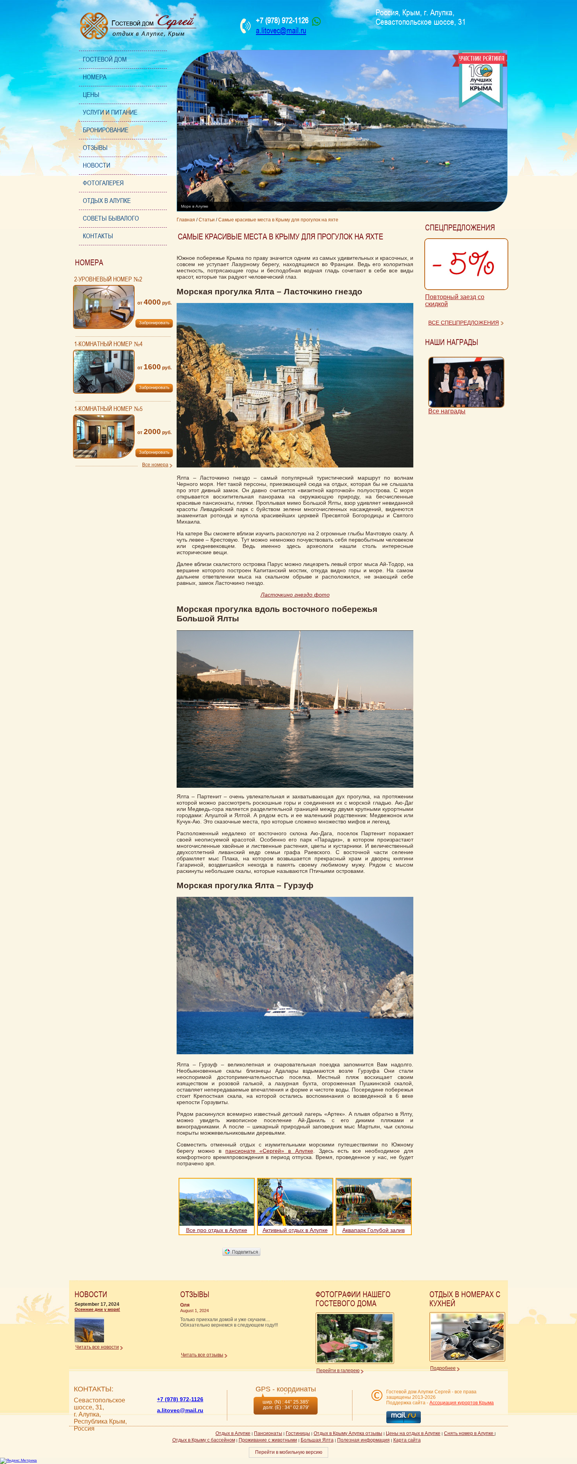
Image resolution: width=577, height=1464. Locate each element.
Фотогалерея (103, 183)
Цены (91, 95)
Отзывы (95, 148)
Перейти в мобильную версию (288, 1452)
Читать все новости (97, 1347)
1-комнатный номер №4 (108, 344)
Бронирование (105, 130)
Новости (96, 165)
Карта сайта (407, 1440)
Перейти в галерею (338, 1370)
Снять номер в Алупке (469, 1433)
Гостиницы (298, 1433)
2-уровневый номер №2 (108, 279)
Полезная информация (363, 1440)
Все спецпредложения (463, 322)
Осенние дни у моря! (97, 1309)
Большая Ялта (317, 1440)
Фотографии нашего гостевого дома (353, 1299)
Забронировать (154, 322)
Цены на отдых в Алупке (413, 1433)
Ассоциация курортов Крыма (461, 1403)
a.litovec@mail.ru (281, 30)
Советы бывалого (111, 218)
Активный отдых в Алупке (295, 1230)
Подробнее (443, 1368)
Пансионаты (268, 1433)
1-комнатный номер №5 (108, 409)
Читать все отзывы (202, 1355)
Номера (94, 77)
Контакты (98, 236)
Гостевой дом (105, 59)
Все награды (447, 411)
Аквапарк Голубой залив (373, 1230)
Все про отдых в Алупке (216, 1230)
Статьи (207, 220)
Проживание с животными (268, 1440)
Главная (186, 220)
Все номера (155, 464)
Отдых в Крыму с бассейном (203, 1440)
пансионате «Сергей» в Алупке (269, 1151)
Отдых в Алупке (107, 200)
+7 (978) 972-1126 (180, 1399)
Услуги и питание (110, 112)
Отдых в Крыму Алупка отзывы (348, 1433)
